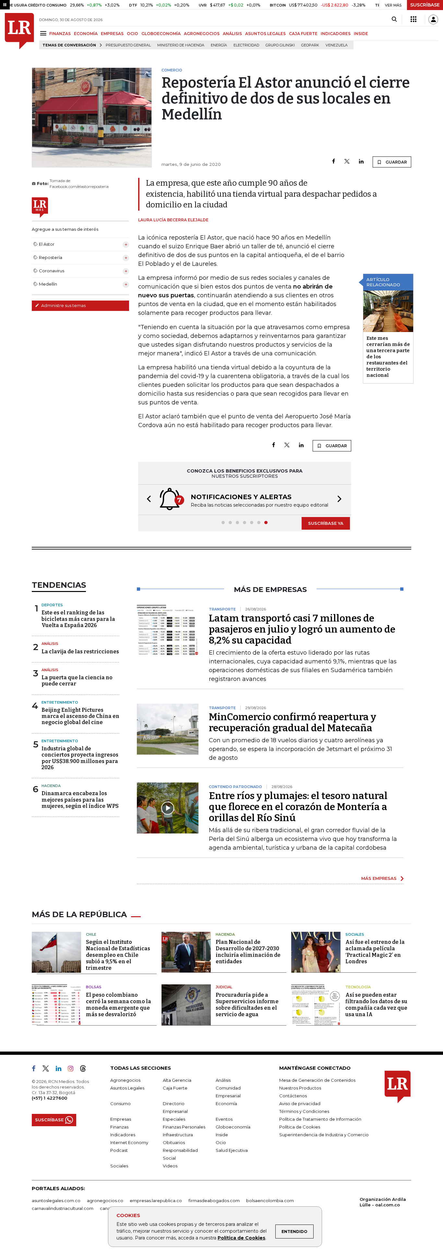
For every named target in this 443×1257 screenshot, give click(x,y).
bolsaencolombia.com (270, 1200)
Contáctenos (293, 1095)
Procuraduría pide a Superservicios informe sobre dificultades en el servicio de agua (247, 1004)
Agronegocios (125, 1080)
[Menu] (44, 33)
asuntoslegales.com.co (56, 1200)
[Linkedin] (361, 162)
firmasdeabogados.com (214, 1200)
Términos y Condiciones (304, 1111)
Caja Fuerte (175, 1088)
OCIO (132, 33)
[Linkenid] (61, 1069)
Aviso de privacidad (299, 1103)
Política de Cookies (241, 1238)
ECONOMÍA (86, 33)
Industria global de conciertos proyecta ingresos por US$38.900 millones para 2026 (80, 758)
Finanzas (119, 1126)
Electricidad (246, 45)
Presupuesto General (128, 45)
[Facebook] (333, 162)
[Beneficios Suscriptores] (413, 19)
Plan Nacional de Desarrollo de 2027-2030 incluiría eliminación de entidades (248, 952)
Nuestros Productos (300, 1088)
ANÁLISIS (232, 33)
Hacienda (51, 785)
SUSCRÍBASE (425, 5)
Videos (170, 1165)
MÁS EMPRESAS (379, 878)
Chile (91, 934)
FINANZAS (60, 33)
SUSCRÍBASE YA (325, 523)
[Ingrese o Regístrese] (433, 19)
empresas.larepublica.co (156, 1200)
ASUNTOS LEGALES (265, 33)
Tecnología (358, 987)
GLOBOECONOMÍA (161, 33)
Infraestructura (178, 1134)
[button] (147, 500)
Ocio (221, 1142)
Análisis (50, 643)
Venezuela (337, 45)
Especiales (174, 1119)
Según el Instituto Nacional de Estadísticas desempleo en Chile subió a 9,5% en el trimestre (118, 955)
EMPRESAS (112, 33)
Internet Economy (129, 1142)
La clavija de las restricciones (80, 651)
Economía (226, 1103)
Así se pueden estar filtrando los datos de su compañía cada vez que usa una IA (376, 1004)
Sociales (354, 934)
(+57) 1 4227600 (49, 1098)
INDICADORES (336, 33)
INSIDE (361, 33)
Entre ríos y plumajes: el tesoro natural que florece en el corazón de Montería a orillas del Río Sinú (298, 807)
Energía (219, 45)
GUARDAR (396, 162)
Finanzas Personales (184, 1126)
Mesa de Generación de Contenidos (317, 1080)
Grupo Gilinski (280, 45)
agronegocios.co (105, 1200)
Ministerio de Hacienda (180, 45)
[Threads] (85, 1069)
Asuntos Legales (127, 1088)
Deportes (52, 605)
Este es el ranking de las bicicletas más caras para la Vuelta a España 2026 (78, 619)
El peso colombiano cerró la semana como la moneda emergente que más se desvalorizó (118, 1004)
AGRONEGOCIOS (202, 33)
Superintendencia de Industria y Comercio (324, 1134)
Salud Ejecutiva (232, 1150)
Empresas (120, 1119)
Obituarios (174, 1142)
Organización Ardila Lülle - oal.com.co (383, 1202)
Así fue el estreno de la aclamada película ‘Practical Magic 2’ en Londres (375, 952)
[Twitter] (347, 162)
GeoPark (310, 45)
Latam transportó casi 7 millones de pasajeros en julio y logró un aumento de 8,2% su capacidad (302, 629)
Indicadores (122, 1134)
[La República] (19, 31)
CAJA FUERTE (303, 33)
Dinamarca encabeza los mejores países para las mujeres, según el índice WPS (80, 799)
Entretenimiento (60, 702)
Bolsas (94, 987)
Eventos (224, 1119)
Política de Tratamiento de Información (320, 1119)
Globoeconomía (233, 1126)
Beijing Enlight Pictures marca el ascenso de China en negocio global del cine (80, 716)
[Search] (394, 19)
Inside (222, 1134)
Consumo (120, 1103)
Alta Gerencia (177, 1080)
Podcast (119, 1150)
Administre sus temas (63, 305)
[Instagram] (73, 1069)
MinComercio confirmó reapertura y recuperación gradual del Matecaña (292, 722)
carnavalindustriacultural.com (62, 1208)
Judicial (224, 987)
